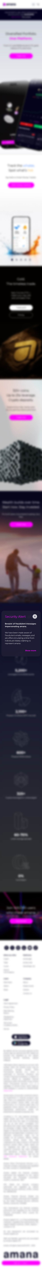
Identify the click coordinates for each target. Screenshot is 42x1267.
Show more (30, 651)
